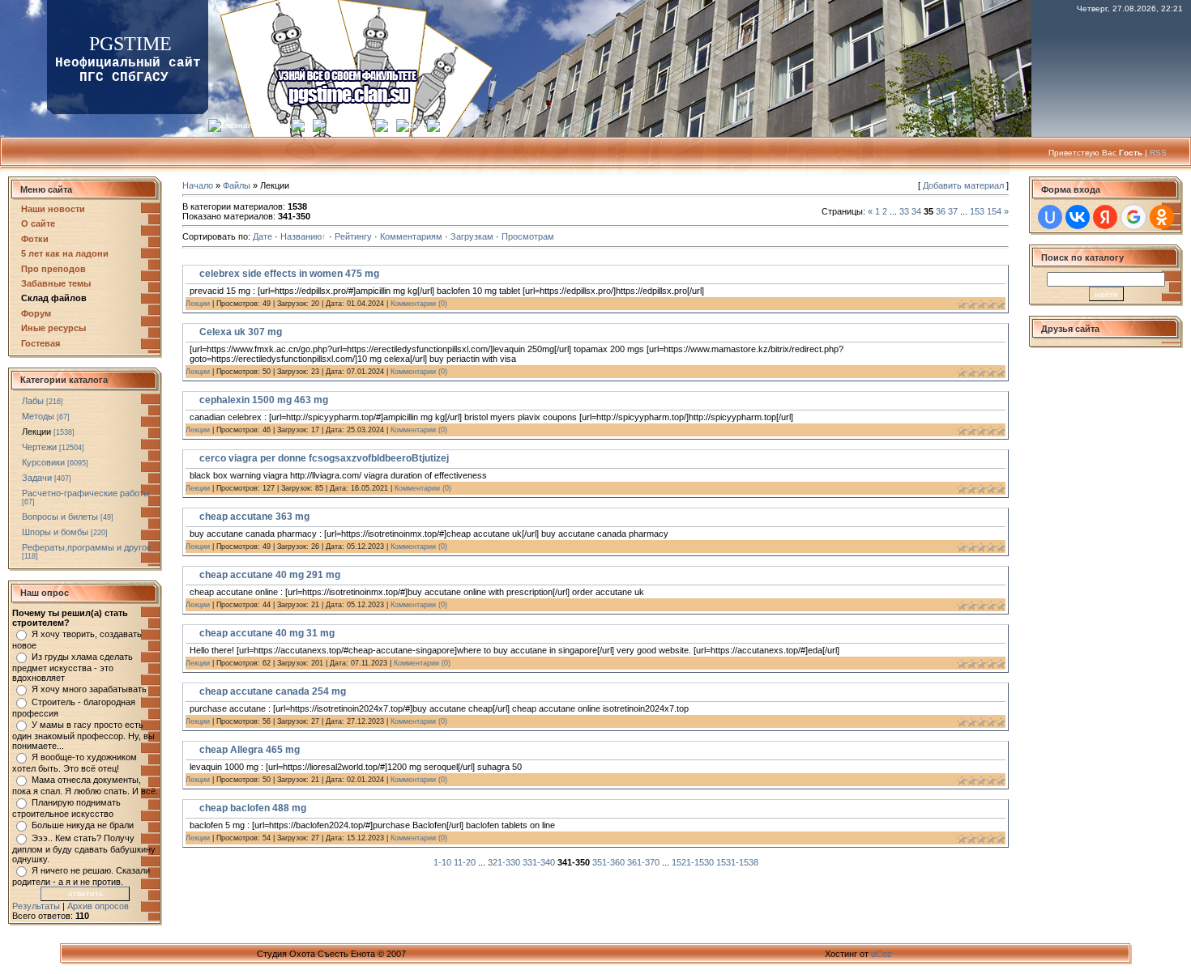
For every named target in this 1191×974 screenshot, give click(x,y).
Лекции (36, 431)
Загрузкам (471, 236)
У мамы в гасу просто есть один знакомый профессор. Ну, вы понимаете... (83, 735)
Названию (301, 236)
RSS (1158, 152)
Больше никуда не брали (83, 825)
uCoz (881, 954)
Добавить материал (963, 185)
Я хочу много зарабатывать (89, 689)
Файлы (236, 185)
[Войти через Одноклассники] (1162, 217)
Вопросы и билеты (60, 516)
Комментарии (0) (419, 304)
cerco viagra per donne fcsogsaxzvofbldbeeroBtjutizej (324, 458)
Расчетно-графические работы (86, 493)
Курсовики (43, 462)
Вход (418, 125)
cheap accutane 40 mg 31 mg (267, 633)
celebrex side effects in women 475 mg (289, 273)
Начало (197, 185)
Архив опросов (98, 906)
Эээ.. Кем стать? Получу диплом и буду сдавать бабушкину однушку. (84, 848)
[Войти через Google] (1133, 217)
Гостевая (40, 343)
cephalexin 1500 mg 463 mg (263, 400)
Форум (36, 313)
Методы (38, 416)
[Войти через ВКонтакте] (1077, 217)
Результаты (36, 906)
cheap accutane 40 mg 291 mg (269, 575)
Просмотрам (528, 236)
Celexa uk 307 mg (240, 332)
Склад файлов (54, 298)
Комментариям (411, 236)
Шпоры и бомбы (55, 532)
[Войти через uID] (1050, 217)
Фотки (35, 239)
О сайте (38, 223)
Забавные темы (56, 283)
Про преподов (53, 269)
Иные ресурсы (53, 328)
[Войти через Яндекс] (1105, 217)
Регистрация (350, 125)
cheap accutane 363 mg (254, 516)
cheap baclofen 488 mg (252, 808)
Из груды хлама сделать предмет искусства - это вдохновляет (72, 667)
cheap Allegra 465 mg (249, 749)
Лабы (33, 401)
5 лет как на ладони (65, 253)
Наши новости (53, 209)
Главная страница (256, 125)
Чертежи (39, 447)
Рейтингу (353, 236)
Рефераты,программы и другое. (88, 547)
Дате (262, 236)
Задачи (37, 478)
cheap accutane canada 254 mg (272, 691)
